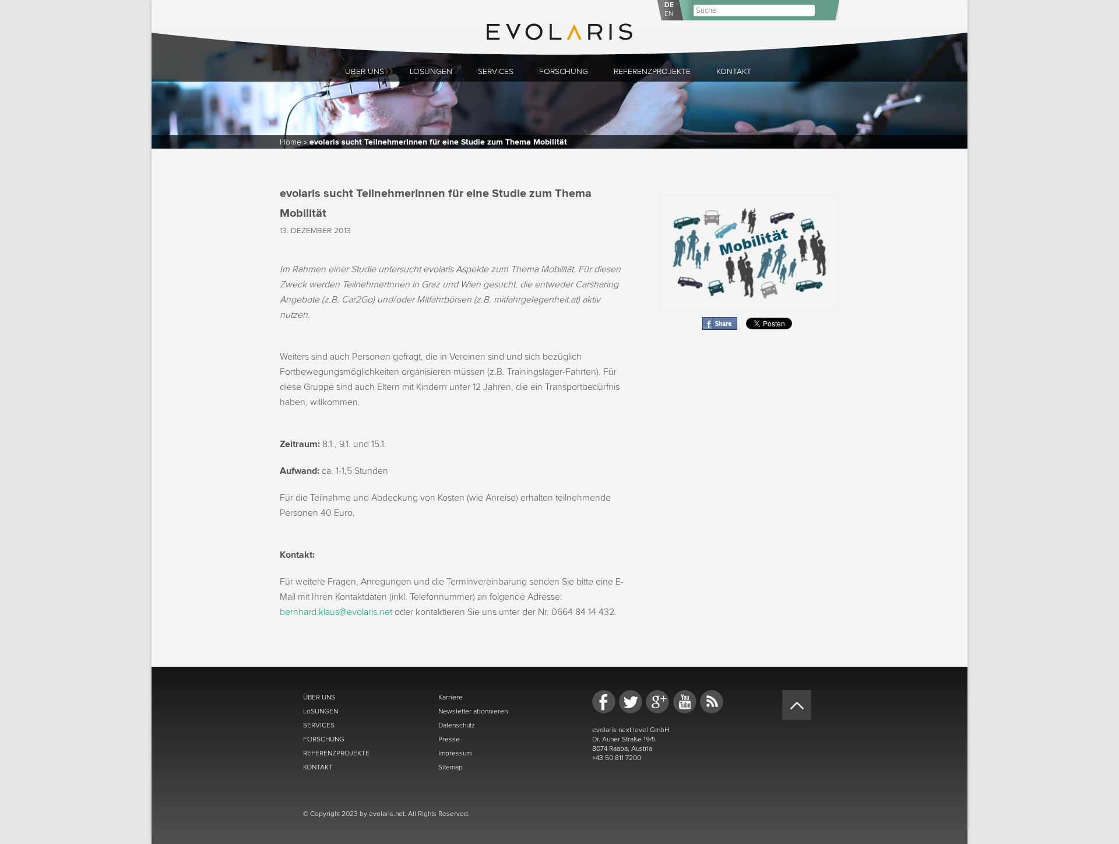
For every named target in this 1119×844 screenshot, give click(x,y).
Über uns (364, 71)
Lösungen (431, 71)
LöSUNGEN (320, 711)
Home (290, 142)
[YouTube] (684, 701)
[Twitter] (630, 701)
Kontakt (733, 71)
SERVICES (319, 725)
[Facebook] (603, 701)
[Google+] (657, 701)
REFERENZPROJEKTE (336, 753)
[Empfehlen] (720, 327)
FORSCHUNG (323, 739)
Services (495, 71)
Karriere (450, 697)
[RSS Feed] (711, 701)
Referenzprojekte (652, 71)
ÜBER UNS (319, 697)
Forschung (563, 71)
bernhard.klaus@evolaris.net (336, 612)
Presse (449, 739)
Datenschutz (456, 725)
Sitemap (450, 767)
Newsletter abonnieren (473, 711)
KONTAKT (318, 767)
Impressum (454, 753)
